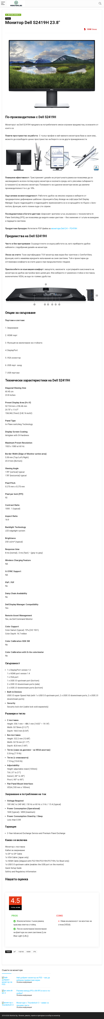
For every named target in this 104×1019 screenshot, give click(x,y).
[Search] (100, 3)
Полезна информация (24, 982)
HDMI (29, 952)
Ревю (8, 18)
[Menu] (3, 3)
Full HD (21, 952)
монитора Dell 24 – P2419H (64, 228)
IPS (34, 952)
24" (14, 952)
